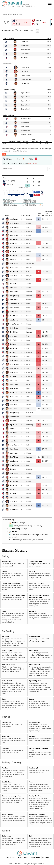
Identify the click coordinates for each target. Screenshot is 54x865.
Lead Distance (7, 782)
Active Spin (6, 736)
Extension (5, 748)
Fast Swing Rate (34, 637)
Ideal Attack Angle (8, 665)
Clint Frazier (25, 41)
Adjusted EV (33, 611)
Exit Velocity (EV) (8, 561)
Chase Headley (26, 79)
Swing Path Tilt (7, 681)
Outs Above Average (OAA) (11, 796)
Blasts (4, 699)
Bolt (30, 836)
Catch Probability (8, 814)
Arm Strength (33, 768)
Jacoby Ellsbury (14, 296)
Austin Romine (25, 50)
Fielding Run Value (35, 796)
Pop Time (5, 768)
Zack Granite (13, 284)
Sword (14, 532)
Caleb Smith (25, 122)
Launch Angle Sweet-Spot (11, 583)
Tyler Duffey (25, 127)
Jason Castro (26, 75)
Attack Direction (34, 665)
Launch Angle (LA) (35, 561)
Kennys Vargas (14, 324)
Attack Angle (33, 651)
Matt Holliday (25, 46)
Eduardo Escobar (15, 247)
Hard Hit (15, 523)
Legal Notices (35, 857)
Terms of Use (10, 857)
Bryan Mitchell (25, 93)
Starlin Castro (14, 267)
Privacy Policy (22, 857)
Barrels (4, 571)
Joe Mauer (24, 58)
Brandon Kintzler (26, 135)
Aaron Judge (25, 67)
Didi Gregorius (14, 263)
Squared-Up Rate (35, 681)
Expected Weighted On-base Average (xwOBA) (39, 596)
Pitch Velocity (7, 722)
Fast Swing (16, 529)
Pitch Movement (35, 722)
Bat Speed (5, 637)
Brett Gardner (14, 219)
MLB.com (45, 857)
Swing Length (7, 651)
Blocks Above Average (37, 814)
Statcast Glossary (14, 550)
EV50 (4, 611)
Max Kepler (25, 71)
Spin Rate (32, 736)
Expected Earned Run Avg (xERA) (38, 749)
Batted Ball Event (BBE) (37, 583)
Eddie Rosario (25, 54)
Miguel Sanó (13, 255)
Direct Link (6, 163)
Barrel (16, 526)
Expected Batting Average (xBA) (13, 595)
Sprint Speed (6, 836)
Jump (31, 782)
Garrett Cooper (14, 223)
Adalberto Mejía (26, 118)
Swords (31, 699)
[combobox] (27, 14)
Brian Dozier (13, 231)
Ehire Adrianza (14, 239)
